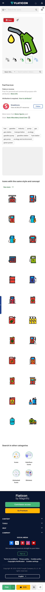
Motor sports (19, 114)
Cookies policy (36, 559)
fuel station (35, 135)
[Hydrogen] (33, 320)
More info (14, 94)
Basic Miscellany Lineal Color (17, 117)
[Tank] (12, 421)
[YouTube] (34, 543)
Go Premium (22, 511)
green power (8, 143)
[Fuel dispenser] (12, 320)
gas (35, 128)
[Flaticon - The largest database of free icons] (19, 3)
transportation (19, 132)
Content (6, 519)
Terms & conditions (11, 559)
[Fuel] (33, 219)
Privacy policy (24, 559)
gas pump (7, 139)
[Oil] (12, 279)
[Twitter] (17, 543)
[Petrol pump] (33, 360)
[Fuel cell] (12, 259)
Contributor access (22, 504)
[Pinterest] (22, 543)
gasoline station (22, 135)
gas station (7, 132)
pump (29, 128)
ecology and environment (23, 139)
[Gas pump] (12, 219)
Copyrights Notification (16, 561)
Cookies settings (32, 561)
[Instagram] (28, 543)
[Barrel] (33, 300)
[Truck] (33, 421)
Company (6, 533)
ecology (30, 132)
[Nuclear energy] (12, 401)
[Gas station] (33, 239)
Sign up (22, 554)
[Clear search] (31, 9)
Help (4, 528)
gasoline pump (9, 135)
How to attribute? (25, 98)
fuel (5, 128)
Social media (22, 537)
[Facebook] (11, 543)
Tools (5, 523)
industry (21, 128)
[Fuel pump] (33, 199)
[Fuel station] (12, 199)
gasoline (12, 128)
